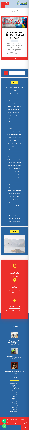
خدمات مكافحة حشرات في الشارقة (14, 93)
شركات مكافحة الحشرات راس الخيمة (14, 118)
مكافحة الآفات (13, 383)
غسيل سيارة (13, 389)
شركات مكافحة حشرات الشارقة (14, 131)
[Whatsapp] (4, 426)
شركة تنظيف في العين (14, 140)
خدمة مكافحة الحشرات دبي (14, 100)
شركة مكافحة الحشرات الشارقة (14, 146)
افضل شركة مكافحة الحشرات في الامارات (14, 87)
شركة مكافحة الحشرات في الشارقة (14, 156)
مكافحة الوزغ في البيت (9, 209)
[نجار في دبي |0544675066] (14, 351)
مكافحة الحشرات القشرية (14, 177)
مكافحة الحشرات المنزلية (14, 181)
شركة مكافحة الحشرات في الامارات (14, 153)
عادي (13, 394)
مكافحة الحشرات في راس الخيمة (14, 202)
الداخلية (14, 398)
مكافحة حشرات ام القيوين (14, 215)
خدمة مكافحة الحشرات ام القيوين (14, 97)
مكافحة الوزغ (20, 209)
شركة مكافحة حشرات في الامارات (14, 162)
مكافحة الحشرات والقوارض (14, 205)
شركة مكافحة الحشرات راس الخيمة (14, 149)
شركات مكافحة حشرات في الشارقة (14, 134)
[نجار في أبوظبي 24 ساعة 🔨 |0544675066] (14, 335)
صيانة (13, 391)
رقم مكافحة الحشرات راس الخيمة (14, 109)
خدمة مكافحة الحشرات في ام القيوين (14, 106)
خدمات (13, 396)
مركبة (13, 385)
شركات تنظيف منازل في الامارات (14, 115)
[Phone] (4, 421)
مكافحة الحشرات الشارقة (14, 171)
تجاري (13, 392)
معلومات (13, 405)
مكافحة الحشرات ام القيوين (14, 184)
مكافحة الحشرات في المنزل (14, 199)
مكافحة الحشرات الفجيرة (14, 174)
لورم (13, 404)
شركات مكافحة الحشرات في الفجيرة (14, 125)
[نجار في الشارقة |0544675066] (14, 365)
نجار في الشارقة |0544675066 (14, 371)
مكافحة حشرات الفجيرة (14, 212)
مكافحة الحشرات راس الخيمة (14, 193)
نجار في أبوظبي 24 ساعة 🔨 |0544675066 (14, 342)
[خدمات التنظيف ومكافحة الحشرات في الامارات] (22, 3)
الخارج (13, 400)
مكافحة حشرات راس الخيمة (14, 218)
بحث (5, 72)
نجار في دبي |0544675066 (14, 357)
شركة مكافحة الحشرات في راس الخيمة (14, 159)
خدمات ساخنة (13, 411)
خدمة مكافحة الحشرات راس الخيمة (14, 103)
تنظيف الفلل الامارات (14, 90)
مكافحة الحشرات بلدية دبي (14, 187)
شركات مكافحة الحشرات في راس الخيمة (14, 128)
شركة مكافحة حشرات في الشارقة (14, 165)
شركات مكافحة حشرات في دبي (14, 137)
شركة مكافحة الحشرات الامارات (14, 143)
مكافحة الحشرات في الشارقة (14, 196)
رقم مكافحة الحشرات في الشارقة (14, 112)
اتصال (13, 402)
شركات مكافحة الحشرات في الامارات (14, 121)
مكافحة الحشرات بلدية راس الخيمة (14, 190)
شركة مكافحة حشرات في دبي (14, 168)
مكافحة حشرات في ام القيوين (14, 221)
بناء (13, 387)
